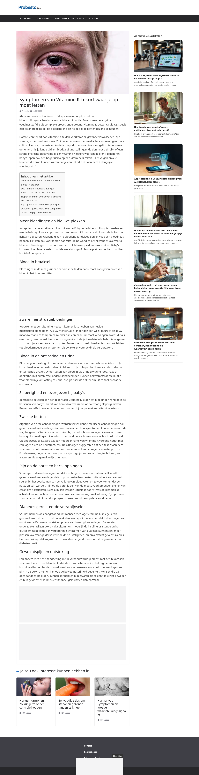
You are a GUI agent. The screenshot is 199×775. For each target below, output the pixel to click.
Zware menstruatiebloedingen (37, 188)
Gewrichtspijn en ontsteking (36, 212)
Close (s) (117, 756)
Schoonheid (43, 18)
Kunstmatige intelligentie (69, 18)
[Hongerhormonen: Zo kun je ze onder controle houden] (33, 679)
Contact (88, 745)
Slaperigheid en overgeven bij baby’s (41, 196)
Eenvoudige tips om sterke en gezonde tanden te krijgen (71, 704)
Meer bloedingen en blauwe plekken (41, 180)
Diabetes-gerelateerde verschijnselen (41, 208)
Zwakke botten (29, 200)
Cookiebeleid (90, 752)
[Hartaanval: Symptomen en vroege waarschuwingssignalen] (112, 679)
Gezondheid (25, 18)
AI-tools (93, 18)
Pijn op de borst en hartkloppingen (40, 204)
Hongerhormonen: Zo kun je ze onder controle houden (32, 704)
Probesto (25, 111)
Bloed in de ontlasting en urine (38, 192)
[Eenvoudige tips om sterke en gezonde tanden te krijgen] (73, 679)
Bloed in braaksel (30, 184)
